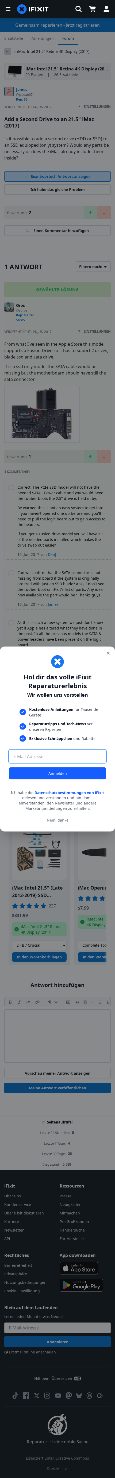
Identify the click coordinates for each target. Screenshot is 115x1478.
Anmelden (57, 773)
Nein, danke (57, 820)
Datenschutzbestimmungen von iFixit (69, 792)
